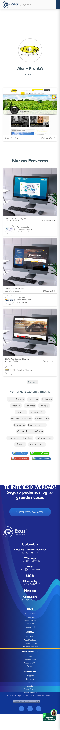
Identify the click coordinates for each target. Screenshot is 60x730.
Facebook (30, 679)
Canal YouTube (30, 640)
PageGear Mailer (30, 659)
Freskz (20, 444)
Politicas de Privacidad (30, 646)
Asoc (20, 412)
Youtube (30, 686)
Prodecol (16, 405)
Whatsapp (44, 453)
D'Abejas (44, 405)
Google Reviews (30, 689)
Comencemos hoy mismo (30, 511)
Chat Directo (30, 636)
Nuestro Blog (30, 617)
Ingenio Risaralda (16, 399)
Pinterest (24, 458)
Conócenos (30, 613)
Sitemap (30, 666)
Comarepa (19, 424)
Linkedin (30, 682)
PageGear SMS (30, 663)
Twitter (23, 453)
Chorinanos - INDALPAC (19, 437)
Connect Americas (30, 692)
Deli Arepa (30, 405)
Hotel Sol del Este (37, 424)
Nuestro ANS (30, 627)
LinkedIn (45, 458)
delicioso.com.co (37, 444)
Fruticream (47, 399)
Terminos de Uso (30, 643)
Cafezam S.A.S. (37, 412)
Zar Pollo (33, 399)
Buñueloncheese (44, 437)
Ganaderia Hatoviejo (21, 418)
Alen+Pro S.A (42, 418)
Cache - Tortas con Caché (30, 431)
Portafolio (30, 623)
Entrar (30, 656)
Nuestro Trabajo (30, 620)
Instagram (30, 676)
